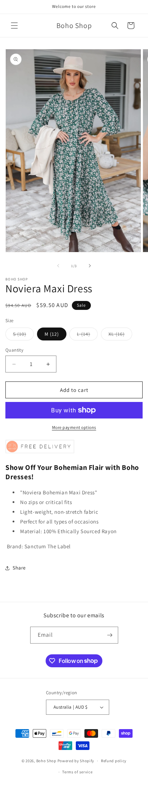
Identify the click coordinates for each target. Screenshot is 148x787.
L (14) (87, 335)
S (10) (23, 335)
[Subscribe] (110, 635)
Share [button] (19, 567)
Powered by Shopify (75, 760)
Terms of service (77, 771)
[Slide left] (58, 266)
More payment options (74, 427)
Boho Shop (46, 760)
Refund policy (113, 760)
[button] (14, 25)
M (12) (52, 334)
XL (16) (120, 335)
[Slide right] (90, 266)
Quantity (14, 350)
